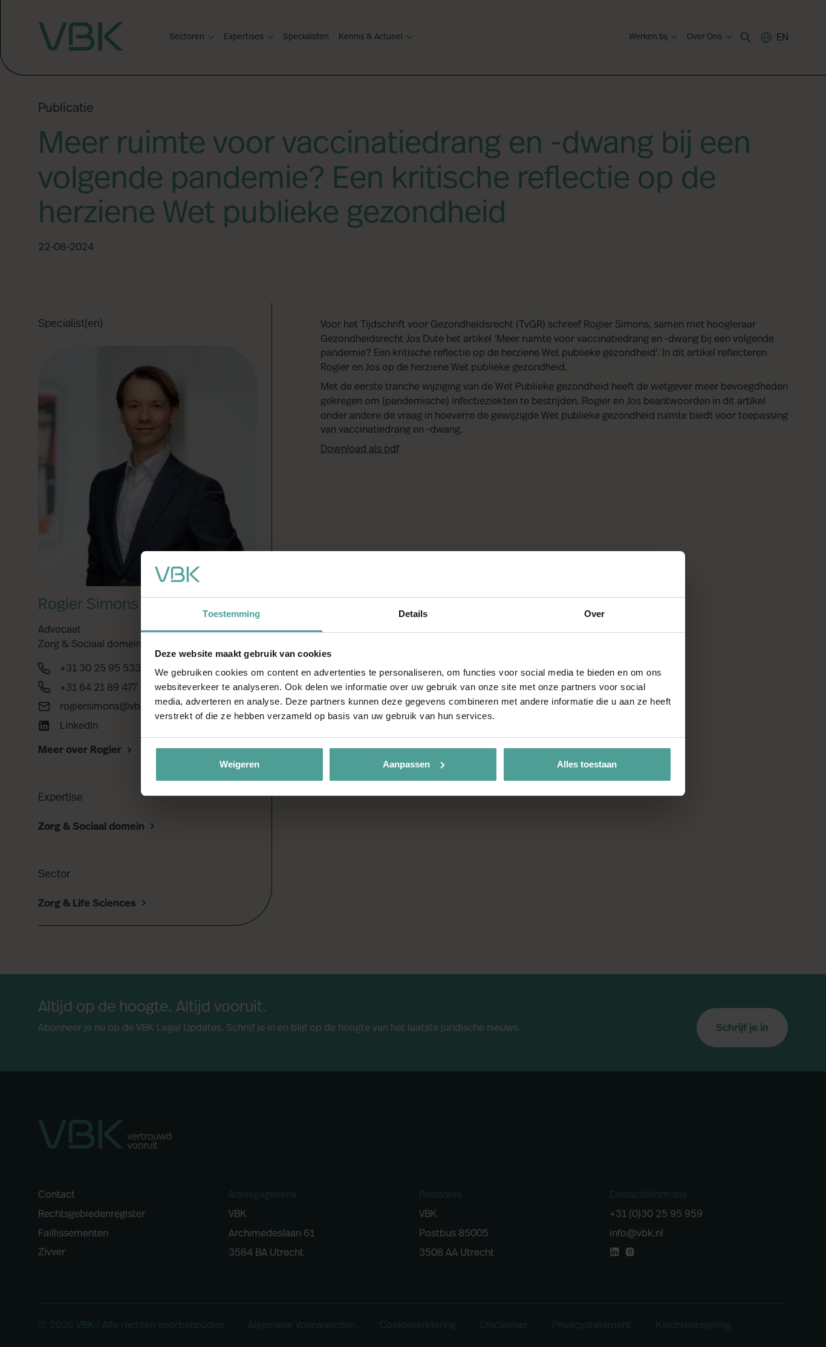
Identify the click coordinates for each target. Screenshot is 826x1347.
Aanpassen (406, 764)
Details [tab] (413, 614)
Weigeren (239, 764)
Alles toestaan (587, 764)
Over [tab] (594, 614)
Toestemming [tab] (231, 614)
